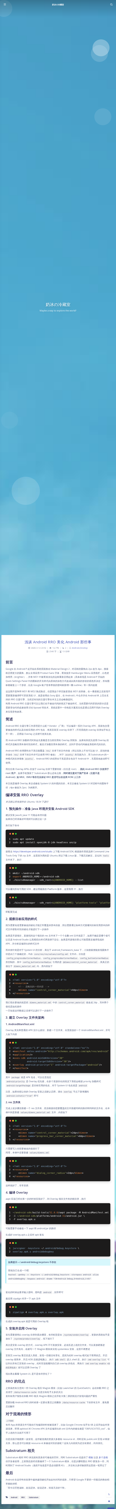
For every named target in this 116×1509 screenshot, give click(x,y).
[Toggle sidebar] (4, 4)
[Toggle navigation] (111, 4)
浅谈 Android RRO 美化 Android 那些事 (58, 641)
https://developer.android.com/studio (32, 851)
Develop (84, 648)
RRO (23, 1497)
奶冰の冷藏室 (58, 4)
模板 (91, 1457)
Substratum (33, 1497)
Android (75, 648)
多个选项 (103, 1457)
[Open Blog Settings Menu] (109, 1501)
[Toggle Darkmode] (109, 1494)
